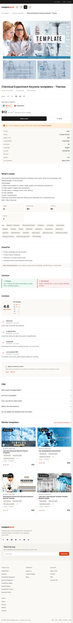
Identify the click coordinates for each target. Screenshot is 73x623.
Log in (7, 372)
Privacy (4, 604)
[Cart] (25, 7)
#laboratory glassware (23, 236)
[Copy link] (8, 96)
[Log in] (29, 7)
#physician (29, 229)
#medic (21, 229)
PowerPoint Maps (7, 583)
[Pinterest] (15, 540)
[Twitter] (3, 540)
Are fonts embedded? (9, 395)
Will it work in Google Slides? (11, 390)
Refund (4, 607)
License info (54, 580)
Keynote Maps (6, 586)
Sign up (12, 372)
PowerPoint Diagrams (8, 577)
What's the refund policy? (10, 406)
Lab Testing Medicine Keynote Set (49, 451)
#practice (5, 232)
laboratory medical (9, 458)
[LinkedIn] (11, 540)
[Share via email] (24, 96)
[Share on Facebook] (20, 96)
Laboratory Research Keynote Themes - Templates (16, 451)
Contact (69, 2)
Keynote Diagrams (7, 580)
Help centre (53, 571)
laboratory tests (17, 455)
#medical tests (15, 232)
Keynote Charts (6, 592)
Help (64, 2)
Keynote (4, 574)
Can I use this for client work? (12, 401)
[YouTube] (24, 540)
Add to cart (24, 119)
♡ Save (59, 119)
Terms (3, 601)
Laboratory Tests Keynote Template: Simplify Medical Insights (53, 497)
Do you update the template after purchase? (17, 412)
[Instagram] (20, 540)
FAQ (51, 577)
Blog (27, 577)
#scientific (26, 232)
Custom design (30, 574)
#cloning (13, 229)
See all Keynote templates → (62, 422)
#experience (59, 229)
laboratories (7, 455)
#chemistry (50, 225)
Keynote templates (17, 13)
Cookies (4, 610)
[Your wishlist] (21, 7)
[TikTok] (28, 540)
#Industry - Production (13, 225)
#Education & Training (29, 225)
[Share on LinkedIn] (16, 96)
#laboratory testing (8, 236)
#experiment (48, 229)
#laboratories (36, 232)
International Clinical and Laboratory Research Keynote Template (18, 497)
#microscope (60, 225)
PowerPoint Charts (7, 589)
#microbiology (37, 236)
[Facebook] (7, 540)
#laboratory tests (48, 232)
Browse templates (46, 125)
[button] (36, 50)
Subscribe (64, 554)
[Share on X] (12, 96)
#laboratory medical (61, 232)
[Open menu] (17, 7)
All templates (5, 13)
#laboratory (39, 229)
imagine (8, 7)
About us (28, 571)
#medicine (41, 225)
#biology (5, 229)
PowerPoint (19, 105)
